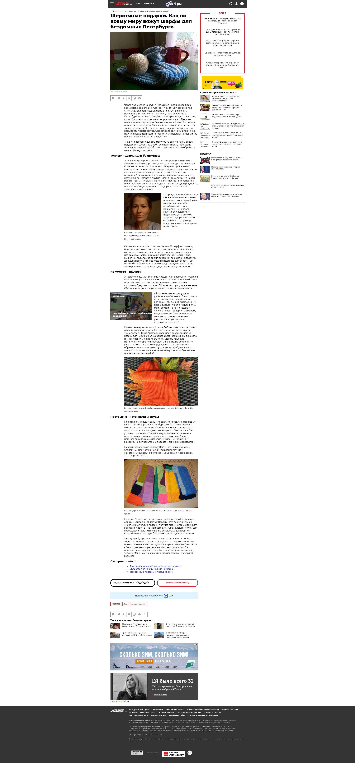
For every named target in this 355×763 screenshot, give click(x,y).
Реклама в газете (147, 713)
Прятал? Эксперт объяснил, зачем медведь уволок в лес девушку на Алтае (227, 144)
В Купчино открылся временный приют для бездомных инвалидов (180, 625)
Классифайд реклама (138, 715)
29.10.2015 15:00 (116, 11)
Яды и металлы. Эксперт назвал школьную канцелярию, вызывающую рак (225, 98)
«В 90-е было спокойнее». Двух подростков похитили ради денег (226, 115)
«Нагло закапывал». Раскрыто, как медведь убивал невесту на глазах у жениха (227, 135)
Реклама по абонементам (189, 713)
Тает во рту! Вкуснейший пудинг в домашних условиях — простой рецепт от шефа (227, 107)
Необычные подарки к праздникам (150, 572)
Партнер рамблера (152, 753)
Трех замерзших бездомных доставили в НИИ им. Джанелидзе (137, 634)
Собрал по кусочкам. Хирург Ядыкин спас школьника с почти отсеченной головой (228, 126)
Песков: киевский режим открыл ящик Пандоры (225, 168)
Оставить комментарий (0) (177, 583)
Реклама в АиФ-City (212, 713)
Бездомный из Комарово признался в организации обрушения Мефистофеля (177, 635)
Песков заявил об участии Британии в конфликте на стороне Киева (227, 159)
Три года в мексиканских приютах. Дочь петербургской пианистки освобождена (222, 31)
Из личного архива (118, 91)
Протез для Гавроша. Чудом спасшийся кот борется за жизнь (136, 625)
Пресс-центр (158, 710)
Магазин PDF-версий (175, 710)
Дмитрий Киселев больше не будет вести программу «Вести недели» (226, 195)
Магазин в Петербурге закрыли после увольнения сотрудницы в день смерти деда (222, 43)
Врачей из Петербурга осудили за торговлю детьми (222, 54)
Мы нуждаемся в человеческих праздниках (155, 566)
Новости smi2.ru (119, 701)
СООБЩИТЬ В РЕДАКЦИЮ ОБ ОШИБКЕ (203, 715)
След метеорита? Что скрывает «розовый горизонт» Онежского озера (222, 65)
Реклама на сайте (166, 713)
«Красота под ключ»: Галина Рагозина (151, 569)
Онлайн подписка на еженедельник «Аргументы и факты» (213, 710)
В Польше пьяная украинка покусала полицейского (227, 186)
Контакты (133, 713)
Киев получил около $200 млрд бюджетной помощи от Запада (225, 177)
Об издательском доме (139, 710)
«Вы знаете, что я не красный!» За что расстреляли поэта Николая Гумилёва (222, 20)
